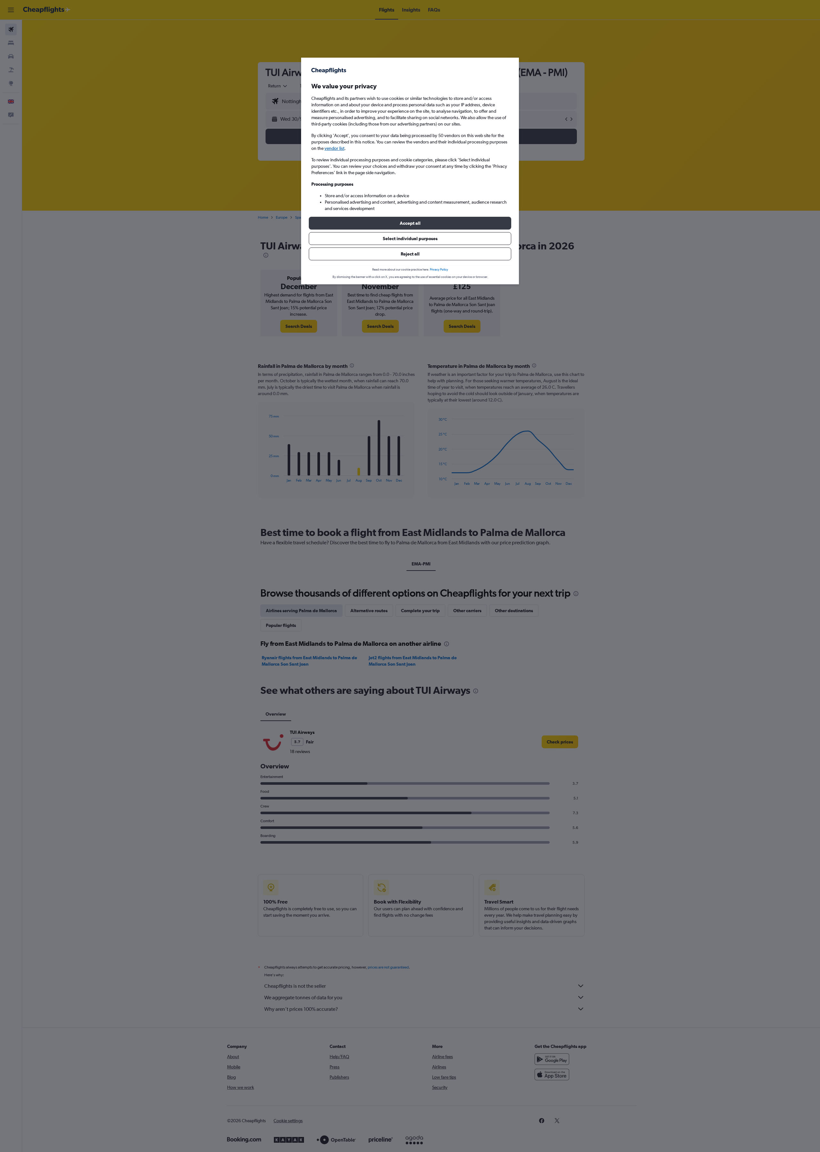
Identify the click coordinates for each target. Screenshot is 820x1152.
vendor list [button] (334, 148)
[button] (410, 223)
